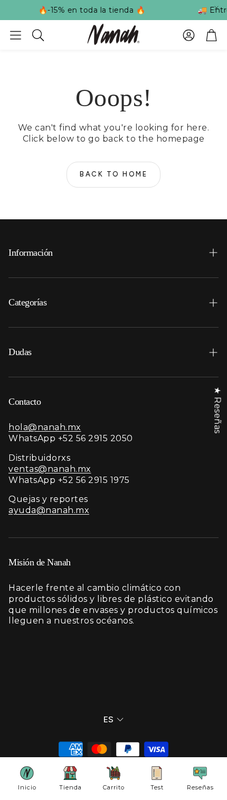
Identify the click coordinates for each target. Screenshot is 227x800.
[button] (15, 34)
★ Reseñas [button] (217, 410)
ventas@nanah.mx (49, 469)
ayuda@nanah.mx (48, 510)
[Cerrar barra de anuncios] (216, 8)
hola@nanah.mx (44, 427)
